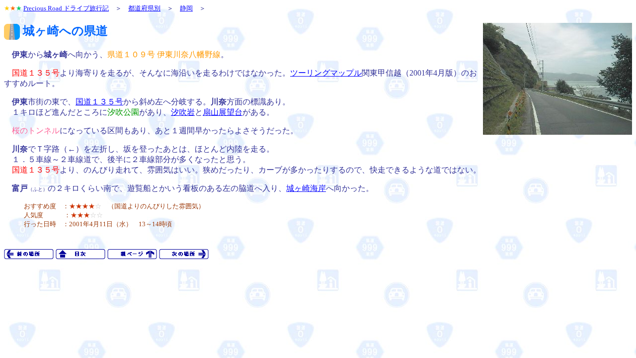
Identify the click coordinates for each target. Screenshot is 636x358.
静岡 (186, 8)
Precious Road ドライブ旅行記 (66, 8)
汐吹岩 (183, 112)
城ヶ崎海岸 (306, 188)
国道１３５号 (99, 101)
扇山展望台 (222, 112)
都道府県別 (144, 8)
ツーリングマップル (326, 73)
